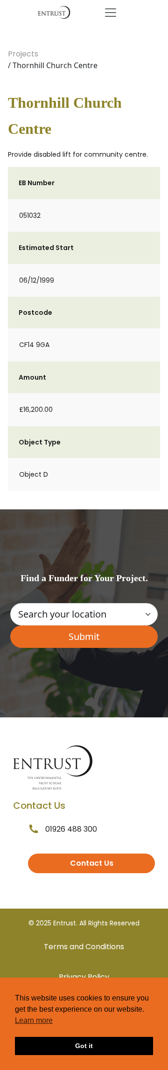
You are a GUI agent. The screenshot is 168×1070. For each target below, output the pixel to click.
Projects (23, 54)
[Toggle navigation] (110, 12)
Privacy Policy (84, 977)
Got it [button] (84, 1045)
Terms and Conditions (84, 946)
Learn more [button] (34, 1020)
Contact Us (91, 863)
